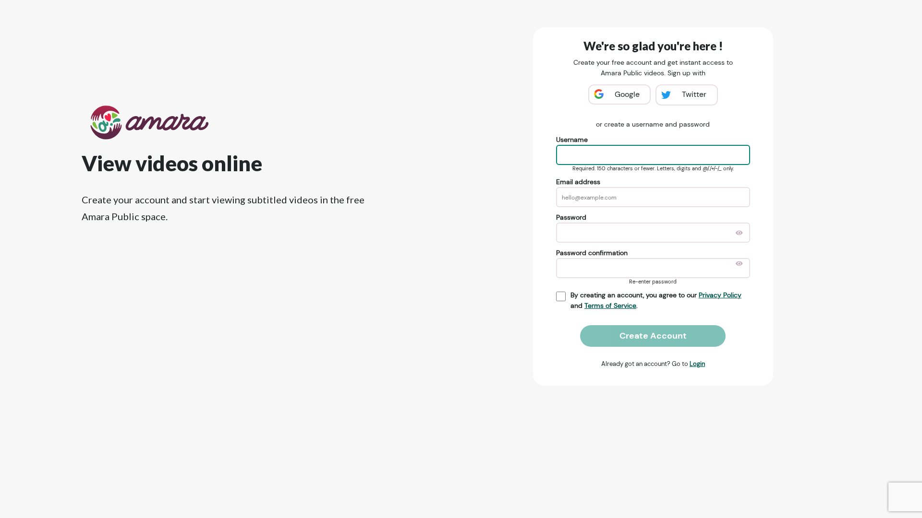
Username (572, 139)
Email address (578, 181)
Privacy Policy (720, 295)
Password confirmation (592, 252)
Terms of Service (610, 305)
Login (697, 364)
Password (571, 217)
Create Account (653, 335)
